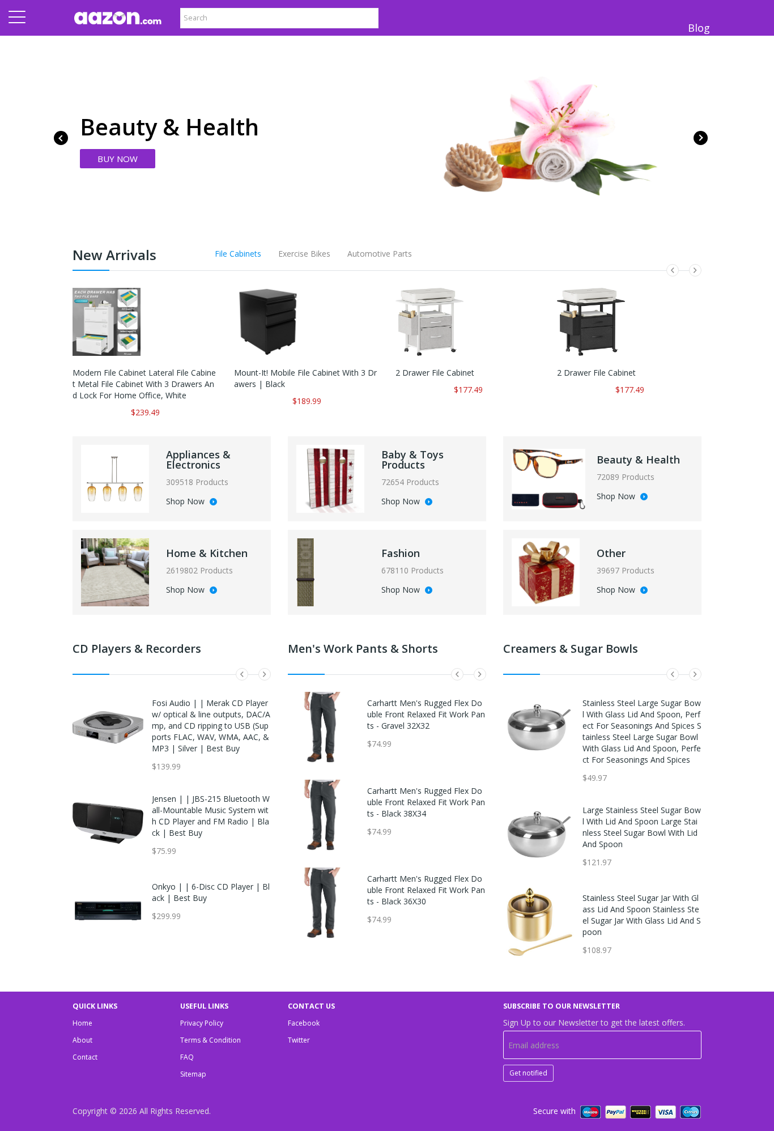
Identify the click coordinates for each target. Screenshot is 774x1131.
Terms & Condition (210, 1040)
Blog (699, 28)
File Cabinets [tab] (238, 253)
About (82, 1040)
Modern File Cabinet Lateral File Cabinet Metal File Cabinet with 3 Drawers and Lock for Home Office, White (144, 384)
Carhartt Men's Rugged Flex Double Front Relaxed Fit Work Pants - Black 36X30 (426, 890)
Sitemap (193, 1074)
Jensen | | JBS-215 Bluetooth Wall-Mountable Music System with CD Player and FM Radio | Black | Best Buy (211, 815)
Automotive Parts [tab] (379, 253)
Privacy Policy (201, 1023)
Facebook (304, 1023)
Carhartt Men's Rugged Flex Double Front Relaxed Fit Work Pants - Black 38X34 (426, 802)
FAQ (187, 1057)
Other (611, 553)
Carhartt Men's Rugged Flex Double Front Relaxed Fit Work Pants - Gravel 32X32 (426, 714)
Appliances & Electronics (198, 459)
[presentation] (61, 138)
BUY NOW (117, 158)
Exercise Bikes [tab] (304, 253)
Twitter (299, 1040)
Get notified (528, 1073)
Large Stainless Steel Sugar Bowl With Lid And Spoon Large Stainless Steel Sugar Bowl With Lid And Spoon (641, 827)
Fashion (400, 553)
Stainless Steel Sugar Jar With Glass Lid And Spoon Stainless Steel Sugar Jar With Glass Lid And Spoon (641, 914)
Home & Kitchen (207, 553)
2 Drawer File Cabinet (434, 372)
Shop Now (186, 502)
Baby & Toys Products (412, 459)
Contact (85, 1057)
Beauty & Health (638, 459)
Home (82, 1023)
